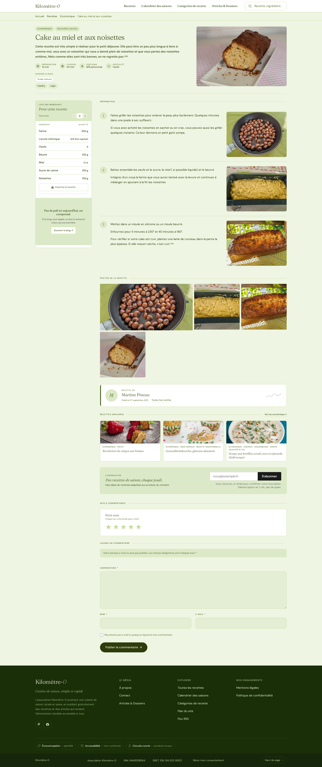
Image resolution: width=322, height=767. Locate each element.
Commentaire (109, 568)
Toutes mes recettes (161, 400)
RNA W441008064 (134, 760)
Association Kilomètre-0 (101, 760)
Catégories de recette (191, 6)
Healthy (41, 86)
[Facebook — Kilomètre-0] (47, 724)
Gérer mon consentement (208, 760)
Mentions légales (247, 688)
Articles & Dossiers (224, 6)
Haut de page (272, 760)
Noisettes (45, 178)
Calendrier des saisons (156, 6)
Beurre (43, 154)
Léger (53, 86)
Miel (41, 162)
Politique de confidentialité (254, 695)
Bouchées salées (67, 28)
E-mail (200, 614)
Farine (42, 131)
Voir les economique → (276, 414)
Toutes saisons (44, 79)
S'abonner (269, 476)
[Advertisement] (63, 221)
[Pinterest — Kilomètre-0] (38, 724)
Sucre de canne (48, 170)
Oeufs (42, 147)
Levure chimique (49, 139)
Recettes (130, 6)
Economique (67, 16)
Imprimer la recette (65, 187)
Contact (124, 695)
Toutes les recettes (191, 688)
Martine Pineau (136, 394)
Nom (103, 614)
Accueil (39, 16)
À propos (125, 688)
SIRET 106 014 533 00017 (167, 760)
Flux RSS (183, 719)
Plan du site (185, 711)
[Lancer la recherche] (250, 6)
